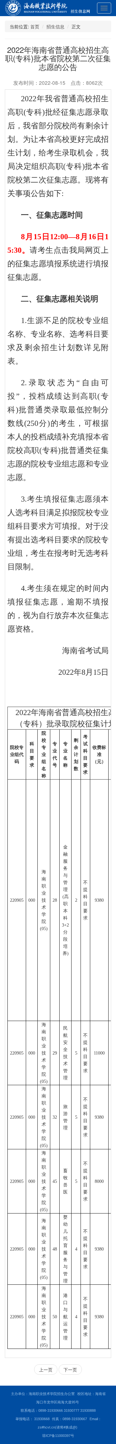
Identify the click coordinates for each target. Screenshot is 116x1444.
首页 (34, 26)
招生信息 (55, 26)
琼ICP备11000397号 (58, 1436)
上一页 (46, 1369)
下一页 (70, 1369)
